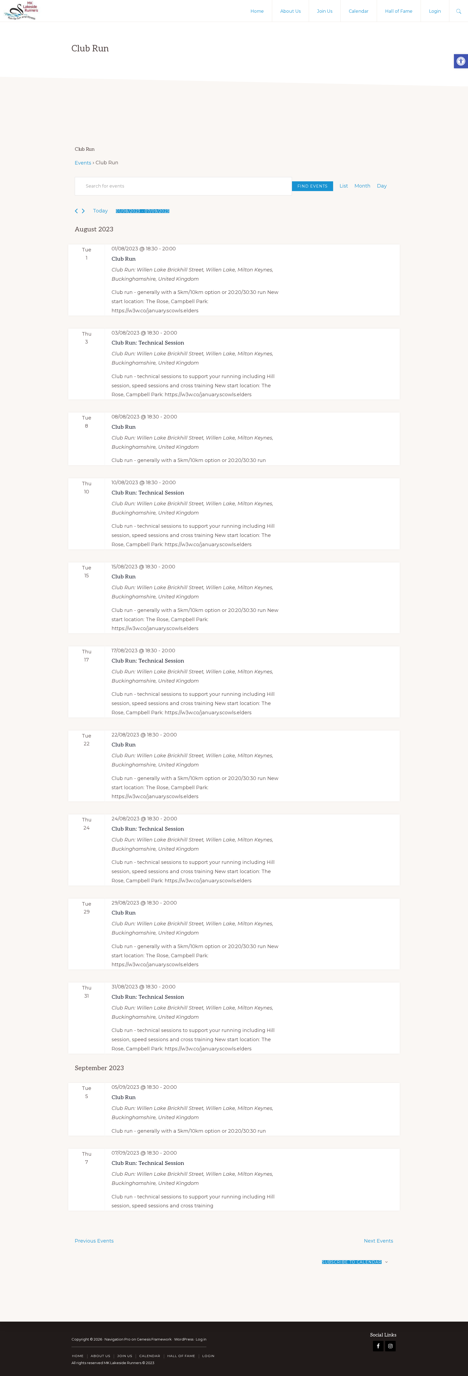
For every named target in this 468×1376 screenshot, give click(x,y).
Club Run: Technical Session (148, 343)
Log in (201, 1339)
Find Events (312, 186)
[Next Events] (83, 211)
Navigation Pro (118, 1339)
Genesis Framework (154, 1339)
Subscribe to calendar (352, 1262)
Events (83, 163)
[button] (461, 61)
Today (100, 211)
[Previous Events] (76, 211)
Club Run (124, 259)
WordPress (183, 1339)
